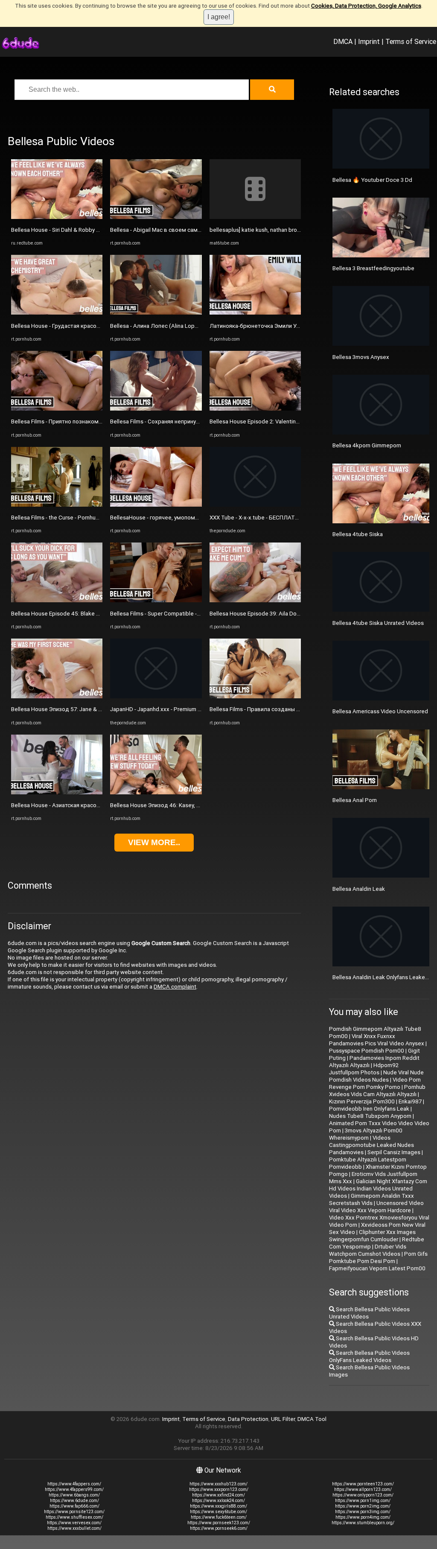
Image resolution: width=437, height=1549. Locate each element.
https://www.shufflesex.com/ (74, 1517)
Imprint (369, 41)
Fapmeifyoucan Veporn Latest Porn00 (377, 1268)
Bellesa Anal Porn (354, 800)
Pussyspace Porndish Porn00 (366, 1050)
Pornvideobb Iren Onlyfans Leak (369, 1108)
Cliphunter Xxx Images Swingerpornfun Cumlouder (372, 1235)
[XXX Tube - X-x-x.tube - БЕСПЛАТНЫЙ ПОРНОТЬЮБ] (255, 504)
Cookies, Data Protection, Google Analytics (366, 5)
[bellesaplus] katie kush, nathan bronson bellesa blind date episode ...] (255, 217)
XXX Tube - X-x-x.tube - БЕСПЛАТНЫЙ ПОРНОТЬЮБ (277, 517)
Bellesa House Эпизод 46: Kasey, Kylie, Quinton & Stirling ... (184, 805)
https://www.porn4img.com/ (362, 1517)
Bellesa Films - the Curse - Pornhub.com (61, 517)
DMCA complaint (175, 986)
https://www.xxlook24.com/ (218, 1500)
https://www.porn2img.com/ (362, 1506)
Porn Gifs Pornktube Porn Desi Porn (378, 1257)
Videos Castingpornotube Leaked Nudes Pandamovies (371, 1145)
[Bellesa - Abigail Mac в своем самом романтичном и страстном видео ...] (155, 217)
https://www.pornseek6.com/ (219, 1528)
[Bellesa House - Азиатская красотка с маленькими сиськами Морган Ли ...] (56, 792)
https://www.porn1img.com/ (362, 1500)
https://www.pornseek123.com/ (218, 1523)
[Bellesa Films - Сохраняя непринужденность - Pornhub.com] (155, 408)
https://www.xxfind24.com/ (218, 1495)
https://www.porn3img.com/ (362, 1511)
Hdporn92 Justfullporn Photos (364, 1069)
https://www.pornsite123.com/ (74, 1511)
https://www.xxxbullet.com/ (74, 1528)
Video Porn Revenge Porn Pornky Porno (375, 1083)
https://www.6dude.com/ (74, 1500)
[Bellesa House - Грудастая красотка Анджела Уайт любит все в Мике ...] (56, 312)
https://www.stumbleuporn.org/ (363, 1523)
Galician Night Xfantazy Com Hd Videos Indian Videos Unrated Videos (378, 1188)
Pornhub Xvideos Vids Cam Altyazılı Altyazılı (377, 1090)
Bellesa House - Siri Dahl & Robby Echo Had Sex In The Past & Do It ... (98, 229)
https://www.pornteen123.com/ (363, 1484)
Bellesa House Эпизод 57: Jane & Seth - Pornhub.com (79, 709)
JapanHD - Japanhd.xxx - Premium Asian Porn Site (173, 709)
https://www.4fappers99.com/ (74, 1489)
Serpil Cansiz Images (393, 1152)
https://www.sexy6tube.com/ (218, 1511)
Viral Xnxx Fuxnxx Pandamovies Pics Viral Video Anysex (376, 1040)
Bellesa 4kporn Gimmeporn (366, 445)
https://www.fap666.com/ (74, 1506)
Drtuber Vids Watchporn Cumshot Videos (367, 1250)
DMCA (343, 41)
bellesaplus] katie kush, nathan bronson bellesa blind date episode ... (297, 229)
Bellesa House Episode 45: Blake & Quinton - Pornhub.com (85, 613)
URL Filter (283, 1419)
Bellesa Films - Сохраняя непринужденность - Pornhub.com (187, 421)
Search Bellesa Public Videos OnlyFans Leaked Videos (369, 1356)
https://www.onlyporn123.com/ (362, 1495)
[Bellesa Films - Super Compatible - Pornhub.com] (155, 600)
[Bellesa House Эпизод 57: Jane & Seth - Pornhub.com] (56, 696)
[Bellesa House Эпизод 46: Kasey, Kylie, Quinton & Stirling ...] (155, 792)
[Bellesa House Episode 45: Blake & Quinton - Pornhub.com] (56, 600)
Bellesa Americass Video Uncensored (380, 711)
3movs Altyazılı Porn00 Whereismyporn (365, 1134)
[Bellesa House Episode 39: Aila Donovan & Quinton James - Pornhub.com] (255, 600)
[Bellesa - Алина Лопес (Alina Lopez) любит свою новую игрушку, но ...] (155, 312)
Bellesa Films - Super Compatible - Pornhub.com (171, 613)
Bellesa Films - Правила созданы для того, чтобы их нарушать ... (294, 709)
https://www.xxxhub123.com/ (218, 1484)
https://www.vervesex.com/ (74, 1523)
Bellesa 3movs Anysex (360, 357)
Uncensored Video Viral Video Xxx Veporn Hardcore (376, 1206)
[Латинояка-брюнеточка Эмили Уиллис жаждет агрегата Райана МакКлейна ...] (255, 312)
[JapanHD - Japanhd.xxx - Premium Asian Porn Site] (155, 696)
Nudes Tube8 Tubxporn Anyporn (370, 1116)
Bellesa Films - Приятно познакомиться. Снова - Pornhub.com (91, 421)
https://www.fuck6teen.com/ (219, 1517)
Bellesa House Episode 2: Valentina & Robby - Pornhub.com (284, 421)
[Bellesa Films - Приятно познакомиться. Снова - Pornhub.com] (56, 408)
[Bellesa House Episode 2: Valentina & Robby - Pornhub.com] (255, 408)
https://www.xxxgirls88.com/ (218, 1506)
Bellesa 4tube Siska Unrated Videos (378, 623)
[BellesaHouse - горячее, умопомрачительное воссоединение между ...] (155, 504)
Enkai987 (410, 1101)
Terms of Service (410, 41)
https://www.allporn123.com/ (363, 1489)
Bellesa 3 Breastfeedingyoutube (373, 268)
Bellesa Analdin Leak (358, 889)
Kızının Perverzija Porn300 (362, 1101)
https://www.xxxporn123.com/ (218, 1489)
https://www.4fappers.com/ (74, 1484)
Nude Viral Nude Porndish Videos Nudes (376, 1076)
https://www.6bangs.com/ (74, 1495)
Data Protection (248, 1419)
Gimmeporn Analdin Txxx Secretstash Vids (371, 1199)
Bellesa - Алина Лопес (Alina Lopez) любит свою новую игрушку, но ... (201, 326)
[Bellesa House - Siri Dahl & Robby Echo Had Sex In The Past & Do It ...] (56, 217)
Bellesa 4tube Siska (357, 534)
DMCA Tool (311, 1419)
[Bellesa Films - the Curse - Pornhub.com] (56, 504)
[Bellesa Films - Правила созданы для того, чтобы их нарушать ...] (255, 696)
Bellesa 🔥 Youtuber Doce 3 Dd (372, 180)
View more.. (154, 842)
